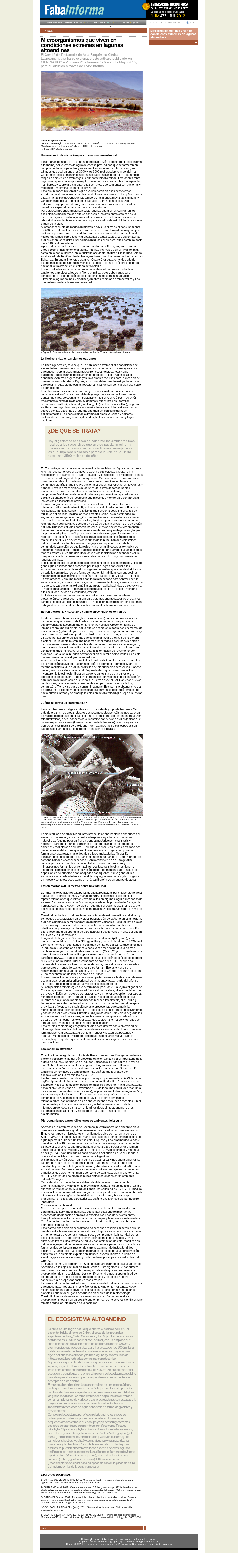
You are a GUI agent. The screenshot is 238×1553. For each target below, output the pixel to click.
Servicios (79, 22)
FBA (117, 22)
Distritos (68, 22)
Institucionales (54, 22)
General (125, 22)
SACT (89, 22)
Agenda (135, 22)
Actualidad (99, 22)
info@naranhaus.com (147, 1541)
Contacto (179, 11)
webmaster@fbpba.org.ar (111, 1541)
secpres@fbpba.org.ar (160, 1544)
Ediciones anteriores (161, 11)
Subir (43, 1528)
